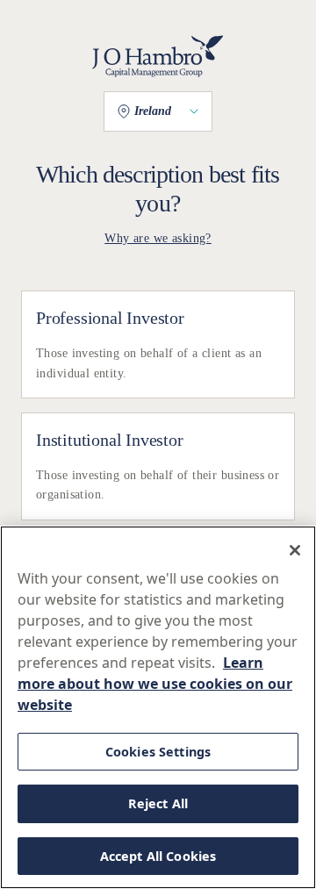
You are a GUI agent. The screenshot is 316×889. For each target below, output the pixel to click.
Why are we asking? (158, 238)
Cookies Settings (158, 751)
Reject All (158, 803)
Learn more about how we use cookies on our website (155, 683)
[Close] (295, 550)
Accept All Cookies (158, 856)
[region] (158, 707)
